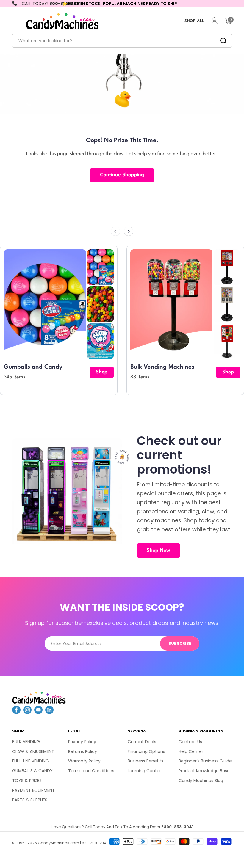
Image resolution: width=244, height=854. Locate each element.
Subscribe (179, 643)
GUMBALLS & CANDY (32, 771)
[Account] (215, 21)
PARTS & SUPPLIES (29, 800)
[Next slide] (128, 231)
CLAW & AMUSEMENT (33, 751)
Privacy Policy (82, 742)
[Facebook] (16, 712)
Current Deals (142, 742)
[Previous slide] (115, 231)
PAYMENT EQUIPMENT (33, 790)
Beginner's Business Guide (205, 761)
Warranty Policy (84, 761)
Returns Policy (82, 751)
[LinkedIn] (49, 712)
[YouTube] (38, 712)
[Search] (222, 41)
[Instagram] (27, 712)
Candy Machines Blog (201, 781)
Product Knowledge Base (204, 771)
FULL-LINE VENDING (30, 761)
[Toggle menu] (18, 21)
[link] (100, 267)
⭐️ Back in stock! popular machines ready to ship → (122, 3)
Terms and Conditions (91, 771)
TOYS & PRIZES (27, 781)
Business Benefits (145, 761)
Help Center (191, 751)
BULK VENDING (26, 742)
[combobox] (122, 41)
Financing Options (146, 751)
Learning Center (144, 771)
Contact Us (190, 742)
